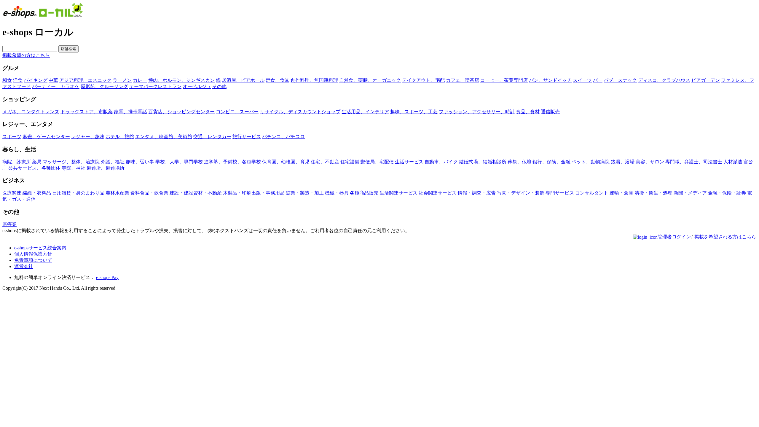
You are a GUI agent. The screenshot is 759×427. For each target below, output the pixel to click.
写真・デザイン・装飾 (520, 192)
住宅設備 (349, 161)
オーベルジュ (197, 86)
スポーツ (11, 136)
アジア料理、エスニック (85, 80)
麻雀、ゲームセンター (46, 136)
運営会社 (23, 266)
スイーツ (582, 80)
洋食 (18, 80)
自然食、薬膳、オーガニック (370, 80)
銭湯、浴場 (622, 161)
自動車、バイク (441, 161)
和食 (7, 80)
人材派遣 (732, 161)
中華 (53, 80)
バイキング (35, 80)
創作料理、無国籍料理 (314, 80)
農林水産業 (117, 192)
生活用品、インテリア (365, 111)
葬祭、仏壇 (519, 161)
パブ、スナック (620, 80)
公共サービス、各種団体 (34, 168)
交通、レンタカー (212, 136)
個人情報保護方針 (33, 253)
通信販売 (550, 111)
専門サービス (560, 192)
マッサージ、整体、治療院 (71, 161)
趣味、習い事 (140, 161)
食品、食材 (528, 111)
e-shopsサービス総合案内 (40, 247)
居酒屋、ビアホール (243, 80)
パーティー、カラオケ (55, 86)
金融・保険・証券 (727, 192)
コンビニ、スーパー (237, 111)
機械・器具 (337, 192)
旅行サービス (246, 136)
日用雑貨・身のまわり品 (78, 192)
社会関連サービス (438, 192)
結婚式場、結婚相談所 (482, 161)
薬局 (37, 161)
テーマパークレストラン (155, 86)
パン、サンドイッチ (550, 80)
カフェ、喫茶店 (462, 80)
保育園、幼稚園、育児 (286, 161)
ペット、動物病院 (591, 161)
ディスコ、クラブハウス (664, 80)
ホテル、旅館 (120, 136)
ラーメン (122, 80)
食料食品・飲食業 (149, 192)
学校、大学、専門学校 (179, 161)
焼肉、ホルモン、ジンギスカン (181, 80)
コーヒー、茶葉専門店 (504, 80)
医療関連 (11, 192)
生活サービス (409, 161)
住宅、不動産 (325, 161)
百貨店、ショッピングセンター (181, 111)
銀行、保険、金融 (551, 161)
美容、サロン (650, 161)
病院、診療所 (16, 161)
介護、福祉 (113, 161)
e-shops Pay (107, 277)
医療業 (9, 224)
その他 (219, 86)
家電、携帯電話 (130, 111)
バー (597, 80)
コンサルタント (591, 192)
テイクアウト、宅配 (423, 80)
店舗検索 (68, 49)
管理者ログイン (674, 236)
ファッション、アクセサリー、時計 (477, 111)
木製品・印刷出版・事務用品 (254, 192)
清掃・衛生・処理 (653, 192)
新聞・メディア (690, 192)
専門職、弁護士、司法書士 (693, 161)
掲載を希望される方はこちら (725, 236)
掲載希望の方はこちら (26, 55)
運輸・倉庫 (621, 192)
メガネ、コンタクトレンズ (30, 111)
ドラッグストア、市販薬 (86, 111)
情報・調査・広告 (477, 192)
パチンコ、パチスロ (283, 136)
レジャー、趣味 (87, 136)
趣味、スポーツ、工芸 (414, 111)
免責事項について (33, 260)
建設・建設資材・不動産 (196, 192)
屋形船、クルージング (104, 86)
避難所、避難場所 (106, 168)
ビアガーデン (705, 80)
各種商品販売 (364, 192)
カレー (140, 80)
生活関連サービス (398, 192)
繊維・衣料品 (37, 192)
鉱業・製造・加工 (305, 192)
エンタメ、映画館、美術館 (163, 136)
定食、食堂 (277, 80)
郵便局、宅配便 (377, 161)
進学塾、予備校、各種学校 (232, 161)
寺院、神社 (73, 168)
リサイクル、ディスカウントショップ (300, 111)
